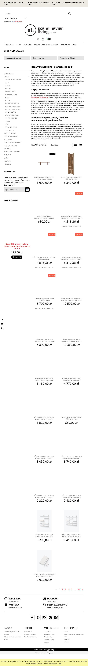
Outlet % (7, 155)
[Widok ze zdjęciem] (75, 145)
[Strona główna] (44, 30)
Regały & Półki (10, 112)
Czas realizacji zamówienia (11, 631)
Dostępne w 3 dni (10, 146)
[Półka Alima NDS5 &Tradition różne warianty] (44, 244)
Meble (6, 77)
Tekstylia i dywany (11, 136)
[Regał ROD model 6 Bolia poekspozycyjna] (44, 285)
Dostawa (6, 634)
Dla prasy (67, 639)
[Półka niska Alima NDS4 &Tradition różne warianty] (71, 244)
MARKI (6, 158)
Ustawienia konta (49, 639)
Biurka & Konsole (12, 103)
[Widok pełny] (80, 145)
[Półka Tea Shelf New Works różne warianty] (71, 404)
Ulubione (38, 39)
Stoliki (7, 100)
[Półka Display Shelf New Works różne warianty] (71, 521)
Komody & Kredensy (12, 106)
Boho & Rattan (11, 127)
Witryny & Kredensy (12, 109)
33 (79, 589)
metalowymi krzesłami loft (39, 98)
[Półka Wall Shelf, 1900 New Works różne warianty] (71, 443)
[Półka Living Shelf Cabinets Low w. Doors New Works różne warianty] (71, 285)
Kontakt (46, 642)
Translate (19, 22)
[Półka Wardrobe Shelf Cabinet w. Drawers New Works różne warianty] (44, 365)
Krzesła (8, 89)
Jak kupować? (28, 631)
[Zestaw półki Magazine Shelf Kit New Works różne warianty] (44, 561)
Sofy (7, 83)
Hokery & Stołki (11, 94)
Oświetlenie (8, 74)
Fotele (7, 86)
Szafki (7, 121)
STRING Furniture (11, 115)
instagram (2, 324)
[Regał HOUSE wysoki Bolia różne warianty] (71, 164)
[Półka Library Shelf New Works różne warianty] (71, 482)
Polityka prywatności (30, 637)
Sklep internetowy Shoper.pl (44, 653)
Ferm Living (9, 130)
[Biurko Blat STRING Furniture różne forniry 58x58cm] (44, 203)
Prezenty (7, 149)
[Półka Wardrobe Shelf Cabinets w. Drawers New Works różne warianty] (71, 326)
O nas (65, 631)
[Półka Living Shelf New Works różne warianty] (44, 521)
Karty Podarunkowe (12, 152)
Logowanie (43, 39)
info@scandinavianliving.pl (74, 2)
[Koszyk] (49, 39)
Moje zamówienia (49, 634)
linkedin (2, 328)
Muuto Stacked (11, 118)
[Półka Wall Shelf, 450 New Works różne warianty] (44, 404)
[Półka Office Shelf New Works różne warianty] (71, 365)
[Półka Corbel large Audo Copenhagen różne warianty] (44, 164)
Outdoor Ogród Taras (12, 143)
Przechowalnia (48, 637)
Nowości (7, 161)
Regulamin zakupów (30, 634)
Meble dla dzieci (10, 133)
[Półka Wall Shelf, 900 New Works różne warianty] (44, 482)
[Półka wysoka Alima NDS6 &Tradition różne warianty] (71, 203)
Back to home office (13, 80)
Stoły (7, 97)
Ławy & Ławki (10, 91)
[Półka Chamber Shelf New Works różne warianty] (44, 443)
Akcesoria (8, 139)
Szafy (7, 124)
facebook (2, 320)
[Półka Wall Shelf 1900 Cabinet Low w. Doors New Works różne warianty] (44, 326)
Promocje (7, 164)
